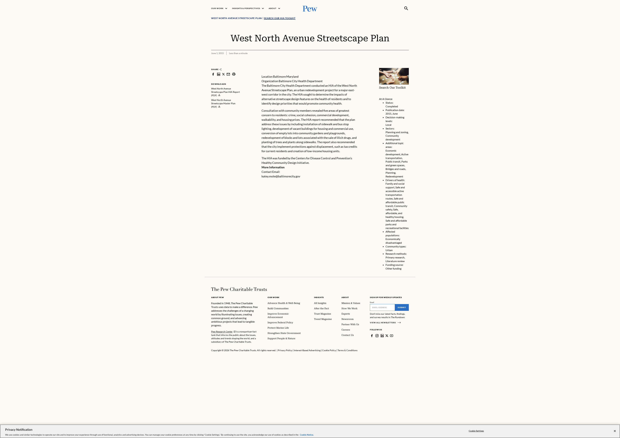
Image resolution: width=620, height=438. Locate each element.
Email (372, 302)
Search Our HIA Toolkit (279, 18)
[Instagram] (377, 336)
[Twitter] (386, 335)
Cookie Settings (476, 430)
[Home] (239, 289)
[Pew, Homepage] (310, 8)
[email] (228, 74)
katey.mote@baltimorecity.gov (281, 176)
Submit (402, 307)
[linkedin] (219, 74)
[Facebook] (372, 336)
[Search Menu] (406, 8)
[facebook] (213, 74)
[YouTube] (391, 336)
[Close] (614, 430)
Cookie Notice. (307, 434)
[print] (234, 74)
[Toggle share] (398, 65)
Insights (319, 297)
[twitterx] (223, 74)
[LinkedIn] (382, 336)
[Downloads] (406, 65)
